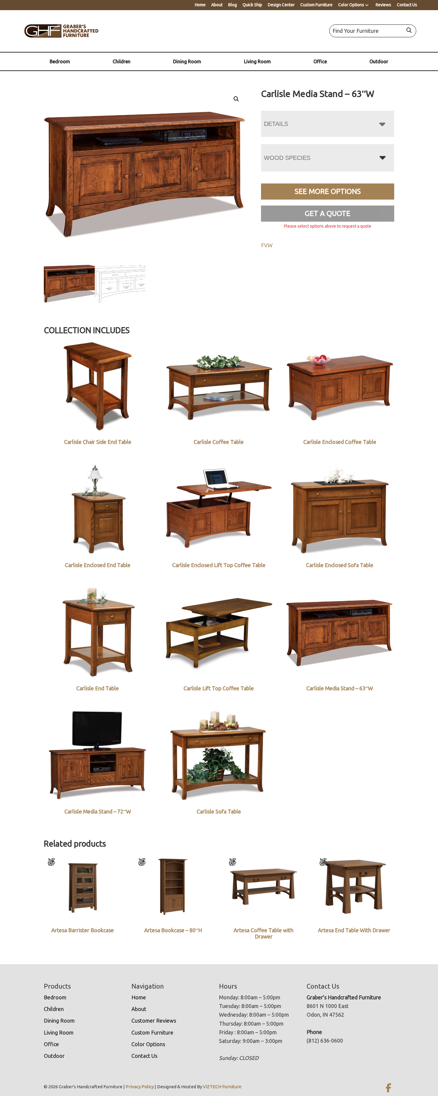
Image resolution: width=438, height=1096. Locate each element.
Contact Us (407, 4)
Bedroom (60, 61)
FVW (267, 245)
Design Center (281, 4)
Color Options (351, 4)
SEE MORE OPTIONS (328, 191)
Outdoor (378, 61)
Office (320, 61)
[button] (236, 99)
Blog (232, 4)
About (217, 4)
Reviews (383, 4)
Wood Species (287, 158)
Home (200, 4)
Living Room (257, 61)
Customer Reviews (153, 1021)
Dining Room (187, 61)
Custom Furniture (316, 4)
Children (122, 61)
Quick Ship (252, 4)
